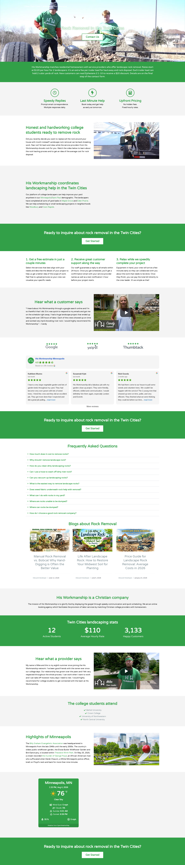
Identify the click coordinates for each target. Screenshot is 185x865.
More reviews (93, 406)
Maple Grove (67, 201)
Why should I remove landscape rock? (48, 460)
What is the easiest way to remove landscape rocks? (54, 483)
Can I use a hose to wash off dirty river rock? (51, 472)
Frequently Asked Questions (92, 446)
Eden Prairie (82, 201)
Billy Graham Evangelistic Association (46, 743)
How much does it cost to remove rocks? (49, 454)
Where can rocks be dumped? (44, 507)
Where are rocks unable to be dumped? (48, 501)
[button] (92, 454)
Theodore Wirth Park (64, 753)
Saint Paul (56, 198)
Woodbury (34, 207)
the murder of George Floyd (54, 756)
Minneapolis (46, 198)
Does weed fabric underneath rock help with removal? (55, 489)
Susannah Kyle (79, 374)
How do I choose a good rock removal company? (53, 513)
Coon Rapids (48, 207)
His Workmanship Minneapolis (49, 359)
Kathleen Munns (35, 374)
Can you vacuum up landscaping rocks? (49, 477)
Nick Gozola (123, 374)
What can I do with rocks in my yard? (47, 495)
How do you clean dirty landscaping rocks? (50, 466)
